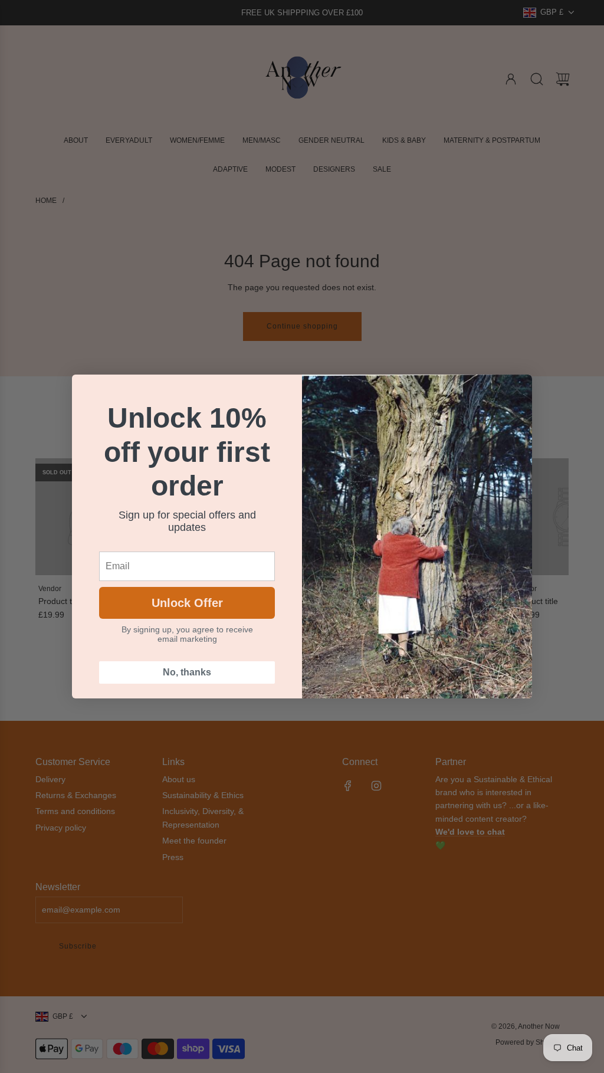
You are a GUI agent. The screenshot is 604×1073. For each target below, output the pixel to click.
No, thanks (187, 672)
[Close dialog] (517, 389)
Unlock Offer (187, 602)
